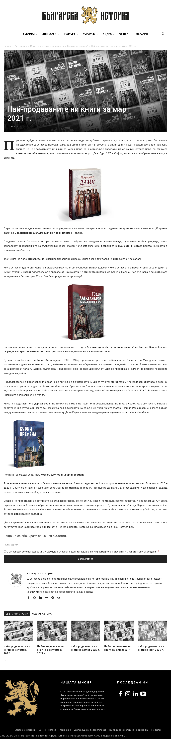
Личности (49, 34)
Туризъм (89, 34)
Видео (107, 34)
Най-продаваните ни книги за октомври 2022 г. (17, 650)
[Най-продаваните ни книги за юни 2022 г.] (152, 631)
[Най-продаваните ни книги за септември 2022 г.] (52, 631)
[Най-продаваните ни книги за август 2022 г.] (85, 631)
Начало (8, 46)
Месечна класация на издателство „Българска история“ (59, 46)
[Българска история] (85, 15)
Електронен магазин (25, 729)
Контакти (156, 729)
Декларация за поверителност (90, 729)
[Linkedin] (42, 598)
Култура (69, 34)
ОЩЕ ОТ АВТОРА (42, 613)
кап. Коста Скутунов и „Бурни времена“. (60, 474)
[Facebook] (29, 598)
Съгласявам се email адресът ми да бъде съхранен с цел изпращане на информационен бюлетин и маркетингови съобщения (82, 551)
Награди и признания (59, 729)
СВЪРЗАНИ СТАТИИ (17, 613)
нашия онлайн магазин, (33, 153)
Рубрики (29, 34)
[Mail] (48, 598)
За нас (123, 34)
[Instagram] (35, 598)
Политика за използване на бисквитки (128, 729)
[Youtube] (60, 598)
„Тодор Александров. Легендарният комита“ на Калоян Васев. (117, 347)
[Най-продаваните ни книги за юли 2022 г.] (119, 631)
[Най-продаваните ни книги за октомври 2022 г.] (18, 631)
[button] (163, 34)
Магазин (142, 34)
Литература (21, 46)
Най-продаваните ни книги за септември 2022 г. (50, 650)
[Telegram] (54, 598)
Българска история (40, 573)
